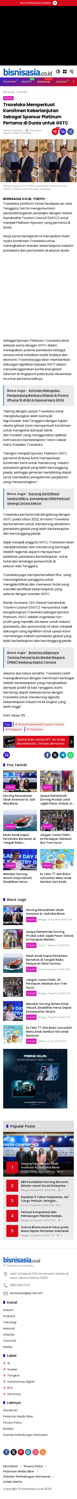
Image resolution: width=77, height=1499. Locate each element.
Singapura (15, 729)
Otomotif (9, 1341)
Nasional (9, 1328)
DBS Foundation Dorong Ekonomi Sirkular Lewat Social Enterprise (44, 1184)
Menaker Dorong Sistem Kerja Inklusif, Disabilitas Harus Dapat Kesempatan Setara (17, 878)
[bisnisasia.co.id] (27, 71)
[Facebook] (47, 755)
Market (8, 1347)
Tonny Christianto (13, 130)
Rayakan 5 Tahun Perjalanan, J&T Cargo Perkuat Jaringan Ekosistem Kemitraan (45, 1199)
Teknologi (9, 1322)
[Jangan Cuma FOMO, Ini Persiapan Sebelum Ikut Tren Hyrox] (57, 820)
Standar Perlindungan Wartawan (25, 1435)
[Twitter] (55, 755)
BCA (10, 1388)
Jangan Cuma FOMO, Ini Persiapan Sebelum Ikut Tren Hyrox (56, 839)
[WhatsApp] (70, 755)
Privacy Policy (12, 1423)
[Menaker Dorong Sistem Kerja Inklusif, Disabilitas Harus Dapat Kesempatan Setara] (20, 859)
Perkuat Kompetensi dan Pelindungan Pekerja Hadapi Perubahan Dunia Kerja (41, 1214)
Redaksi (8, 1429)
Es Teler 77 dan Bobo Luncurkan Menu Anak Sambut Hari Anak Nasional (55, 878)
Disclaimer (10, 1410)
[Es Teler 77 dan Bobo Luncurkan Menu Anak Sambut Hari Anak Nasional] (57, 859)
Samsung (13, 1394)
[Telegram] (62, 755)
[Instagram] (35, 1452)
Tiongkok (13, 1375)
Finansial (9, 1316)
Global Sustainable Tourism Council (41, 724)
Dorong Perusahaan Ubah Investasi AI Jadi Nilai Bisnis (19, 799)
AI (8, 1363)
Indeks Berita (12, 1482)
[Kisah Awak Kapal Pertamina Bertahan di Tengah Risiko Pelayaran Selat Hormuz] (20, 820)
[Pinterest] (21, 1452)
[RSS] (43, 1452)
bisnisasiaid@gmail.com (26, 1293)
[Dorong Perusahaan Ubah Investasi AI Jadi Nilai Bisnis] (20, 781)
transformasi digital (20, 1382)
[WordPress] (28, 1452)
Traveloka (36, 729)
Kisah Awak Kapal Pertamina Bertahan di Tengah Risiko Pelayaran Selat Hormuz (19, 839)
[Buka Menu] (64, 71)
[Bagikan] (70, 131)
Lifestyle (8, 1335)
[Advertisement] (38, 295)
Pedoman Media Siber (18, 1416)
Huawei (12, 1369)
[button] (58, 71)
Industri (8, 98)
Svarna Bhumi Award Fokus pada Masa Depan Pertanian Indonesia (45, 1229)
